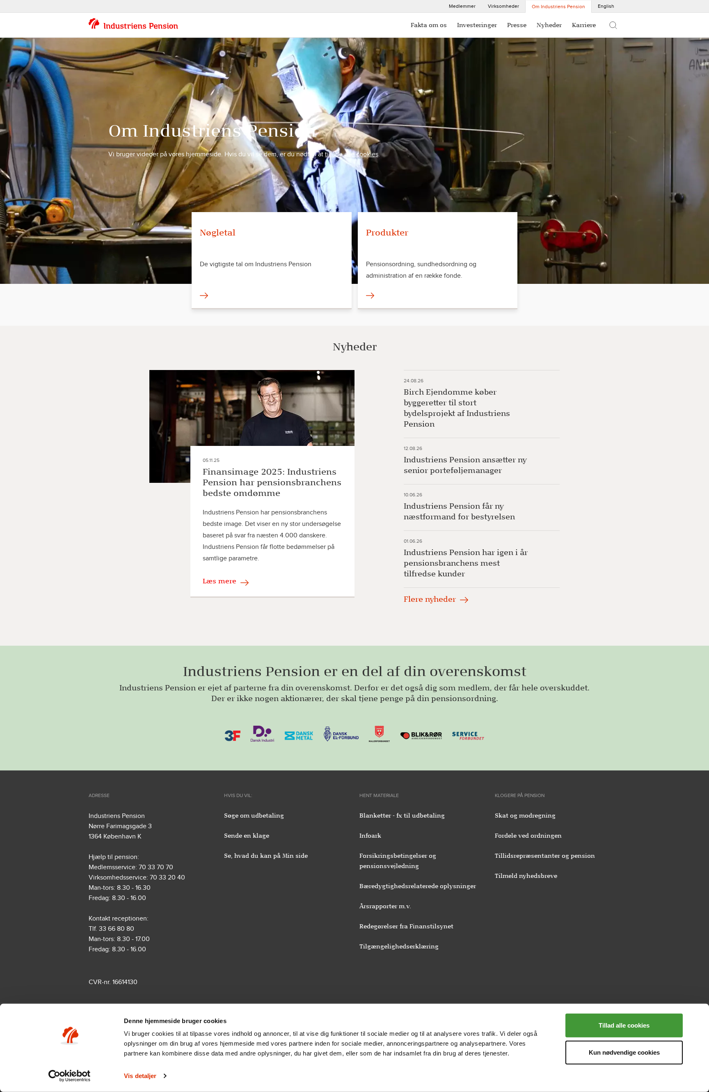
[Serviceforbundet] (468, 733)
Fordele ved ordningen (528, 835)
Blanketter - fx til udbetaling (402, 815)
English (606, 6)
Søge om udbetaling (254, 815)
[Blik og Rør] (421, 733)
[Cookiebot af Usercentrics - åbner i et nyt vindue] (69, 1076)
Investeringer (477, 25)
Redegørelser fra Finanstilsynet (406, 926)
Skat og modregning (525, 815)
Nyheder (549, 25)
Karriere (584, 25)
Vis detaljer (140, 1075)
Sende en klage (246, 835)
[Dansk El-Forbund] (341, 733)
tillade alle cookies (351, 154)
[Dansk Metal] (299, 733)
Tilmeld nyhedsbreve (526, 876)
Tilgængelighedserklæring (399, 946)
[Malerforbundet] (379, 733)
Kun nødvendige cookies (624, 1052)
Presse (516, 25)
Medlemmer (462, 6)
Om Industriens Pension (558, 6)
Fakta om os (429, 25)
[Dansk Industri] (262, 733)
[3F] (232, 733)
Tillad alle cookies (624, 1025)
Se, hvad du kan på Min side (266, 855)
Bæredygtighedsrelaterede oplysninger (417, 886)
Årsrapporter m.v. (385, 906)
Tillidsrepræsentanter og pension (545, 855)
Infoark (370, 835)
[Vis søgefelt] (613, 25)
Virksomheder (503, 6)
